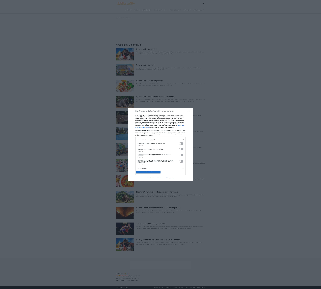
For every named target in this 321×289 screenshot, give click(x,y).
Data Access (160, 178)
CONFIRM (148, 172)
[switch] (181, 143)
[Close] (189, 111)
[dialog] (160, 144)
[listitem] (160, 140)
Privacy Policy (170, 178)
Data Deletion (151, 178)
